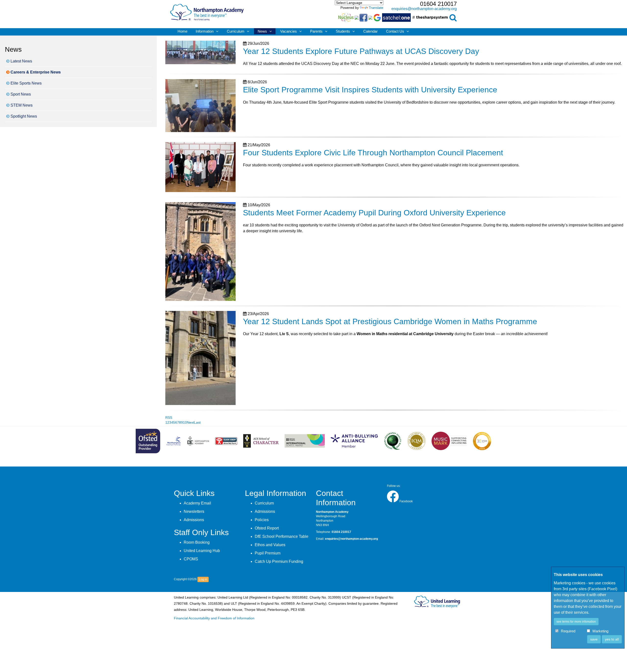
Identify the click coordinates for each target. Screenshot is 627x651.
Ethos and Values (270, 545)
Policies (262, 520)
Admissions (194, 520)
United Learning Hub (202, 551)
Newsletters (194, 511)
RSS (168, 417)
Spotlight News (23, 116)
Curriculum (235, 31)
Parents (316, 31)
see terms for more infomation (576, 621)
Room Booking (197, 542)
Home (182, 31)
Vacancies (288, 31)
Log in (203, 579)
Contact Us (395, 31)
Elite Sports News (26, 83)
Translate (376, 8)
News (262, 31)
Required (568, 631)
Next (190, 422)
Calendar (370, 31)
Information (205, 31)
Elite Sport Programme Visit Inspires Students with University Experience (370, 89)
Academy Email (197, 503)
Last (197, 422)
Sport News (20, 94)
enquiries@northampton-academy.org (424, 9)
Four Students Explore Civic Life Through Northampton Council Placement (373, 152)
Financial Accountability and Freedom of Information (214, 618)
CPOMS (191, 559)
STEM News (21, 105)
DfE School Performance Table (281, 536)
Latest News (21, 61)
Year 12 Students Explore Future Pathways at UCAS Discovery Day (361, 51)
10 (185, 422)
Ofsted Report (267, 528)
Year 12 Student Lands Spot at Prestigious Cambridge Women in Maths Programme (390, 321)
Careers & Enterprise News (35, 72)
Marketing (600, 631)
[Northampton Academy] (207, 11)
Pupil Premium (267, 553)
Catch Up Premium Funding (279, 561)
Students (343, 31)
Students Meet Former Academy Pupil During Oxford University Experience (374, 212)
